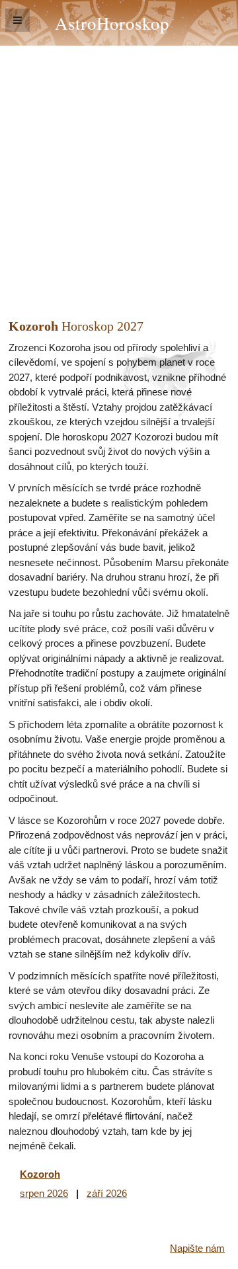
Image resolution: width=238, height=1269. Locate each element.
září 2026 (107, 1193)
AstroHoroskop (112, 22)
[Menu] (17, 20)
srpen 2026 (44, 1193)
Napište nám (197, 1248)
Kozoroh (40, 1174)
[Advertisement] (119, 171)
